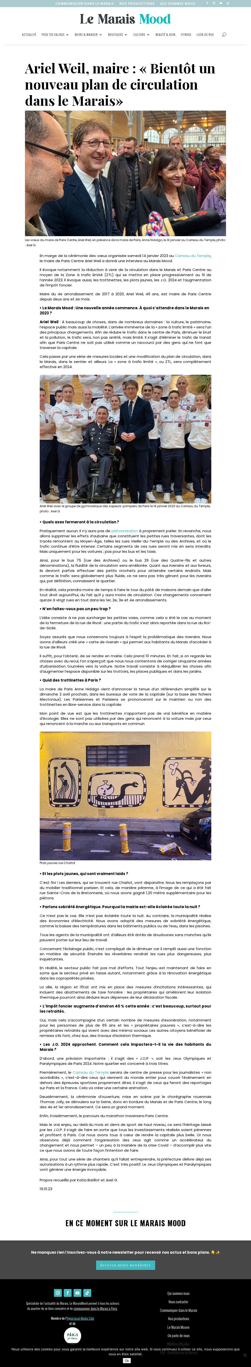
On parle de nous (178, 1335)
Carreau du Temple (193, 255)
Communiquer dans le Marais (84, 4)
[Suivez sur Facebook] (207, 3)
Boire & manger (86, 34)
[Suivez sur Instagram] (214, 3)
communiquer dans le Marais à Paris (95, 1308)
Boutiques (115, 34)
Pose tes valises (53, 34)
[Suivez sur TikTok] (227, 3)
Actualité (29, 34)
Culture (139, 34)
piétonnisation (125, 530)
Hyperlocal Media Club (80, 1318)
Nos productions (178, 1318)
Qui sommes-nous (178, 4)
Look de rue (205, 34)
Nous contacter (178, 1301)
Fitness (186, 34)
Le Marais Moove (178, 1327)
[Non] (244, 1355)
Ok (127, 1361)
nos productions (137, 4)
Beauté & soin (166, 34)
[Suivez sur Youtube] (220, 3)
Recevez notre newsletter (125, 1265)
